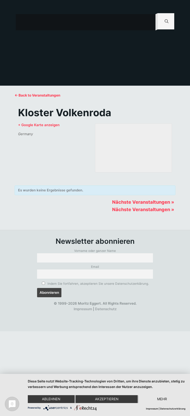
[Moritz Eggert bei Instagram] (93, 314)
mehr (162, 399)
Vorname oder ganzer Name (95, 251)
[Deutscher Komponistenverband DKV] (110, 314)
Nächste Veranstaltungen (143, 202)
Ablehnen (51, 399)
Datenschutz (106, 309)
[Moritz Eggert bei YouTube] (85, 314)
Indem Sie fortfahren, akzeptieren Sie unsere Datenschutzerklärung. (98, 283)
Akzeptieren (106, 399)
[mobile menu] (148, 22)
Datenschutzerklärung (172, 408)
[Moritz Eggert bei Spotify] (118, 314)
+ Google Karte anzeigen (39, 125)
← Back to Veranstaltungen (37, 95)
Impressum (83, 309)
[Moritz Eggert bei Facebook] (68, 314)
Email (95, 267)
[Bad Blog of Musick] (102, 314)
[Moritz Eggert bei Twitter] (76, 314)
